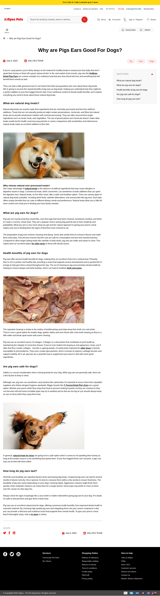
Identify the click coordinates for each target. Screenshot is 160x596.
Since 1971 (125, 565)
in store (34, 514)
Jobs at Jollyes (127, 558)
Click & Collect (131, 30)
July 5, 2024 (12, 61)
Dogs (152, 61)
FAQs (123, 561)
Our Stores (46, 561)
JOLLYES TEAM (35, 61)
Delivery (147, 30)
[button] (133, 19)
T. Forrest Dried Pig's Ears (76, 385)
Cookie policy (87, 572)
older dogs (85, 348)
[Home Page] (13, 19)
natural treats (31, 188)
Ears (141, 61)
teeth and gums (74, 268)
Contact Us (125, 575)
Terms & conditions (89, 568)
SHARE (6, 528)
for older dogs (38, 244)
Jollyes (21, 593)
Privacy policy (87, 579)
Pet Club (121, 9)
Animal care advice (128, 572)
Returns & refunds (89, 565)
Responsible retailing (90, 561)
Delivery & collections (90, 558)
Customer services (128, 568)
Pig (131, 61)
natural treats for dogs (23, 456)
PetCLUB (85, 575)
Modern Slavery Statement (131, 579)
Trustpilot (7, 8)
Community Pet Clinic (134, 9)
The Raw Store (149, 9)
